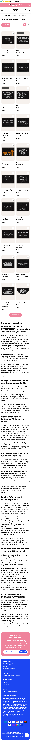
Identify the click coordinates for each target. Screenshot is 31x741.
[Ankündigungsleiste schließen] (29, 5)
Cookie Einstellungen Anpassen (11, 675)
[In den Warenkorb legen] (13, 33)
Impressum (6, 682)
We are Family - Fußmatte (21, 303)
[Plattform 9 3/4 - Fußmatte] (8, 179)
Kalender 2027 (14, 4)
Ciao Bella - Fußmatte (20, 219)
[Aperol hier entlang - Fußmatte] (8, 152)
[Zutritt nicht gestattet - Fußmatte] (23, 234)
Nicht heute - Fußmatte (6, 276)
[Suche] (25, 10)
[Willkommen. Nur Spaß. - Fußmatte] (23, 40)
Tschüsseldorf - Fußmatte (7, 246)
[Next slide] (26, 5)
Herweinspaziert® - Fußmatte (8, 79)
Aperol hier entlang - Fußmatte (8, 164)
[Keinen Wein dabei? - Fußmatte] (23, 122)
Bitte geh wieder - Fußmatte (7, 219)
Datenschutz (6, 684)
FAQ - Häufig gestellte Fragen (11, 664)
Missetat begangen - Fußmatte (8, 52)
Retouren (5, 671)
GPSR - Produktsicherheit (10, 691)
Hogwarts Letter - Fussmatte (22, 79)
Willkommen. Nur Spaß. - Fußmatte (22, 52)
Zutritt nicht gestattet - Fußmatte (20, 247)
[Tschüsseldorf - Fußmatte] (8, 234)
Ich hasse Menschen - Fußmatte (5, 135)
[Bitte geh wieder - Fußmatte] (8, 207)
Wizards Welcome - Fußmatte (8, 107)
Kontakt (5, 666)
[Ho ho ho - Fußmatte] (23, 152)
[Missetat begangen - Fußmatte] (8, 40)
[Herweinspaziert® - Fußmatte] (8, 67)
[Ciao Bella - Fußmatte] (23, 207)
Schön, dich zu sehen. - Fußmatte (22, 276)
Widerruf (5, 673)
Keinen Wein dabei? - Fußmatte (22, 134)
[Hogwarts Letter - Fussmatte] (23, 67)
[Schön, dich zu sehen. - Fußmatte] (23, 264)
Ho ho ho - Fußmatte (19, 164)
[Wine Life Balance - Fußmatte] (23, 95)
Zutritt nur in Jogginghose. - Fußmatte (6, 304)
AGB (4, 687)
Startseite (7, 15)
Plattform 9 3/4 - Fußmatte (7, 191)
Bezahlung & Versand (9, 668)
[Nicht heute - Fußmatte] (8, 264)
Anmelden (23, 652)
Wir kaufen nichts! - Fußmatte (22, 191)
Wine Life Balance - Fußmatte (22, 107)
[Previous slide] (5, 5)
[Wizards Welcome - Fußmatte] (8, 95)
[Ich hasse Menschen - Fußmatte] (8, 122)
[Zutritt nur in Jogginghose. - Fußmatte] (8, 291)
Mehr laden (15, 315)
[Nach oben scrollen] (27, 735)
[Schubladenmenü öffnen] (2, 10)
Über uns (5, 689)
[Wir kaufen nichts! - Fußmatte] (23, 179)
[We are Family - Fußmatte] (23, 291)
